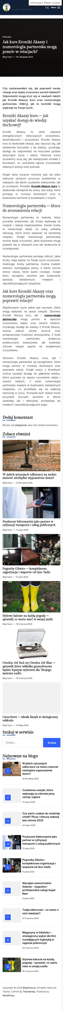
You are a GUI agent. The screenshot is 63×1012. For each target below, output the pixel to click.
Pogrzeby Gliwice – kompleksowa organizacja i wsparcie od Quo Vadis (26, 570)
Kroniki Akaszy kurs (44, 186)
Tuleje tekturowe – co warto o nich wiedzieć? (40, 911)
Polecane (7, 37)
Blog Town (7, 57)
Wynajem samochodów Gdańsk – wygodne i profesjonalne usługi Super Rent (39, 888)
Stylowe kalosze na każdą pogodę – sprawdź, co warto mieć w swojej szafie (28, 617)
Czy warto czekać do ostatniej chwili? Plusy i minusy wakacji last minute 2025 (41, 817)
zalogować (21, 425)
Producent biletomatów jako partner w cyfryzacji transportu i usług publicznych (29, 523)
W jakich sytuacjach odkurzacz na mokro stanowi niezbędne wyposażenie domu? (29, 476)
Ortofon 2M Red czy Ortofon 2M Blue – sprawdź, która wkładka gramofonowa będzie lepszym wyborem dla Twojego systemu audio (29, 668)
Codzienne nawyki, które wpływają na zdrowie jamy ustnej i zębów (38, 793)
